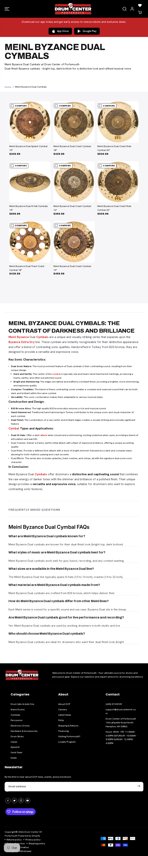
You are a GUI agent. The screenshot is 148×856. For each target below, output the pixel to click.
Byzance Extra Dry (21, 342)
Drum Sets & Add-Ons (22, 704)
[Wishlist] (139, 5)
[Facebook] (8, 800)
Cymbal (13, 428)
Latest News (64, 714)
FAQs (61, 720)
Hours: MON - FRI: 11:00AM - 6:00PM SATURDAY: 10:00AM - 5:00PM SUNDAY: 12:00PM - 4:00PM (121, 737)
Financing (63, 731)
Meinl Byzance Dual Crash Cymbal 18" (72, 148)
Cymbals (42, 337)
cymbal (56, 374)
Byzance (23, 337)
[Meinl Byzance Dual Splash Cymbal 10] (30, 122)
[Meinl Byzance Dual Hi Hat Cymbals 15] (30, 182)
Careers (62, 709)
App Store (63, 31)
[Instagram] (21, 800)
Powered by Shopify (29, 835)
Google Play (90, 31)
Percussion (17, 720)
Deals (14, 757)
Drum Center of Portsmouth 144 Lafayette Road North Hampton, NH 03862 (121, 722)
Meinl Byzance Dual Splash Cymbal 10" (28, 148)
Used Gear (16, 752)
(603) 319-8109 (114, 704)
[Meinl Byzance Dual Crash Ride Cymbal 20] (118, 122)
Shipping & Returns (68, 725)
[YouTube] (27, 800)
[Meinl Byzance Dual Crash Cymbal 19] (74, 242)
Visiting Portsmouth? (69, 736)
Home (8, 87)
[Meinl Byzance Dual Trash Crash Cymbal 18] (30, 242)
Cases (14, 741)
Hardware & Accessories (24, 731)
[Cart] (139, 12)
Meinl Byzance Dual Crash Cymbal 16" (72, 208)
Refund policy (14, 839)
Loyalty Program (67, 741)
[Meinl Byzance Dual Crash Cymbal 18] (74, 122)
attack (43, 435)
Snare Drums (18, 709)
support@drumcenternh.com (121, 711)
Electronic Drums (20, 725)
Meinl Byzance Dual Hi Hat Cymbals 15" (28, 208)
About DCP (64, 704)
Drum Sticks (17, 736)
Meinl (12, 337)
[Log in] (132, 8)
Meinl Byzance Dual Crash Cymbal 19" (72, 268)
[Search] (124, 8)
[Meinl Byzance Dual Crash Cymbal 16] (74, 182)
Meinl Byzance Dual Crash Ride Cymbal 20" (114, 148)
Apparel (15, 747)
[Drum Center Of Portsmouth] (73, 8)
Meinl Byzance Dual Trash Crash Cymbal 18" (26, 268)
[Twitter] (14, 800)
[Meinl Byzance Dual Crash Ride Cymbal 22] (118, 182)
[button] (7, 9)
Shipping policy (37, 843)
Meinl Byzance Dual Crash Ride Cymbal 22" (114, 208)
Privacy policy (32, 839)
